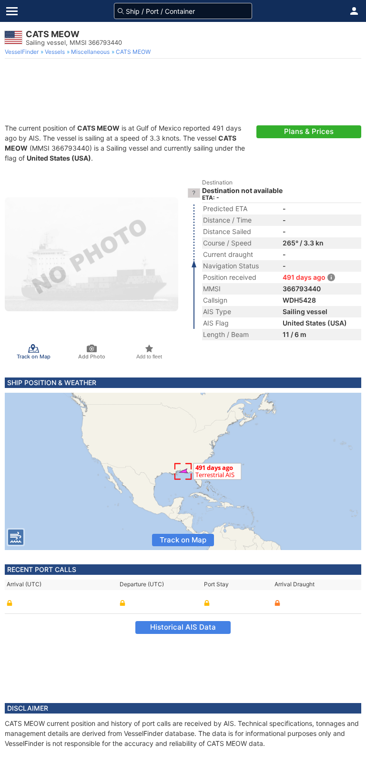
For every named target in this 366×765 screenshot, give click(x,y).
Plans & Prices (309, 131)
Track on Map (183, 539)
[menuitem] (23, 52)
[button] (354, 11)
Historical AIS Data (183, 627)
